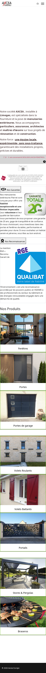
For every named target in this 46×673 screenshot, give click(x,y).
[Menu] (42, 3)
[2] (26, 169)
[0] (19, 169)
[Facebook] (38, 3)
